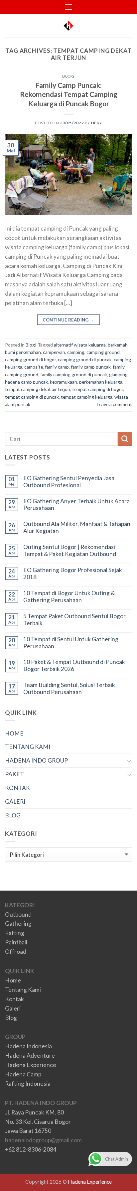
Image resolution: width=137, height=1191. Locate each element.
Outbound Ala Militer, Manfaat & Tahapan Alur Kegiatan (76, 527)
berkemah (118, 345)
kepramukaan (63, 382)
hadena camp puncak (26, 382)
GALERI (15, 801)
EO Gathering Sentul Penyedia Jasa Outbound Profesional (68, 482)
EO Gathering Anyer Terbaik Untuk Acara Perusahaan (76, 505)
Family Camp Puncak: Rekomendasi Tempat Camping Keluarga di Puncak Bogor (68, 94)
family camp (57, 367)
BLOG (13, 815)
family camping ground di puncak (73, 374)
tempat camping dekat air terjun (37, 389)
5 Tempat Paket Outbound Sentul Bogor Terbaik (74, 620)
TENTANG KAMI (27, 746)
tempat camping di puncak (32, 397)
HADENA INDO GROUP (36, 760)
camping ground (103, 352)
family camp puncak (91, 367)
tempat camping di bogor (97, 389)
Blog (68, 76)
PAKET (14, 774)
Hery (96, 122)
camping (75, 352)
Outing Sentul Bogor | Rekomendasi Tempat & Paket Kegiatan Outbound (69, 550)
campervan (54, 352)
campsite (33, 367)
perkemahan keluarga (100, 382)
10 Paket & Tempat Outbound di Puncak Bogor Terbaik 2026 (74, 665)
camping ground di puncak (85, 359)
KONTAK (17, 787)
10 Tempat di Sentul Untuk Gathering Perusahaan (70, 643)
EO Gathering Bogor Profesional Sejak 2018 (72, 573)
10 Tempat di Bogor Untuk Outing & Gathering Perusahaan (69, 597)
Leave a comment (114, 404)
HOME (14, 733)
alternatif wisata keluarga (80, 345)
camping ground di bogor (30, 359)
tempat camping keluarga (86, 397)
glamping (118, 374)
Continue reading (68, 319)
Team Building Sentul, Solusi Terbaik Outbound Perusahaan (69, 688)
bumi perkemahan (23, 352)
